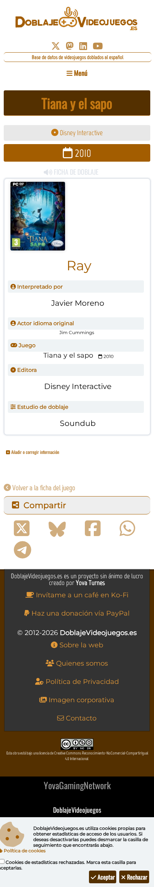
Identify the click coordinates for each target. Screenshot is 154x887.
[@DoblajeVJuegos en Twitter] (55, 46)
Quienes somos (81, 663)
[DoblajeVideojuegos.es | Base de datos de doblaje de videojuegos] (77, 18)
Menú (80, 73)
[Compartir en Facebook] (93, 528)
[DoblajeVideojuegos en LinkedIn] (83, 46)
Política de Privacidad (81, 682)
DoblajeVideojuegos (77, 810)
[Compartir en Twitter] (21, 528)
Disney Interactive (80, 132)
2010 (82, 153)
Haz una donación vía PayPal (80, 613)
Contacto (80, 718)
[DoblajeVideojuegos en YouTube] (97, 46)
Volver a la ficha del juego (43, 487)
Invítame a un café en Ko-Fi (81, 595)
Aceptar (105, 876)
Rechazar (136, 876)
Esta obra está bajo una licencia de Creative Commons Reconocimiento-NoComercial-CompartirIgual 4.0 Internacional (77, 756)
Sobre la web (80, 645)
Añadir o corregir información (34, 452)
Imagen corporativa (80, 700)
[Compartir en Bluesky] (57, 528)
